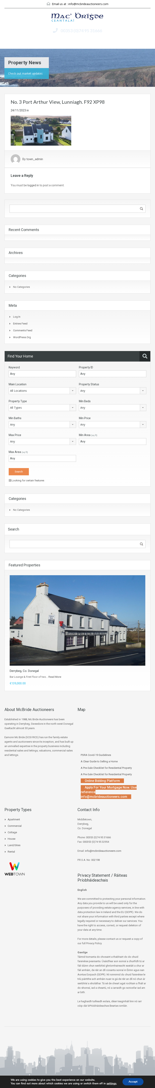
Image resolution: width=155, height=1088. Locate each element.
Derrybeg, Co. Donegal (24, 671)
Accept (133, 1082)
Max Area (18, 452)
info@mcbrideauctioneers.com (88, 4)
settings (111, 1083)
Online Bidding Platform (102, 781)
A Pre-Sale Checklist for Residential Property (106, 767)
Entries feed (20, 323)
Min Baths (15, 418)
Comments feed (22, 330)
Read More (54, 676)
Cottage (12, 832)
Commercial (15, 825)
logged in (33, 185)
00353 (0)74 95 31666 (81, 30)
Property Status (89, 384)
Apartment (14, 819)
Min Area (88, 435)
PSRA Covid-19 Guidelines (96, 754)
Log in (16, 316)
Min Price (85, 418)
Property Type (18, 401)
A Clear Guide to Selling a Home (99, 761)
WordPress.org (22, 337)
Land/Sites (14, 845)
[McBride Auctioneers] (77, 17)
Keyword (14, 367)
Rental (11, 851)
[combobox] (42, 390)
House (11, 838)
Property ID (86, 367)
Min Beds (85, 401)
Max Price (15, 435)
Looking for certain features (27, 480)
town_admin (34, 159)
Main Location (17, 384)
